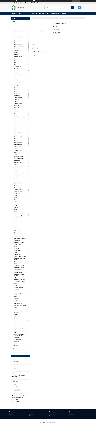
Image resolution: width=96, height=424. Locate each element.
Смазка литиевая (17, 244)
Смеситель (16, 179)
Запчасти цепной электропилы (20, 117)
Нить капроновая (17, 339)
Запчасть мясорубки (18, 136)
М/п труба (16, 172)
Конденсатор (16, 93)
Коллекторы (16, 25)
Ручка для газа (17, 254)
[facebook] (34, 47)
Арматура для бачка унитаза (20, 30)
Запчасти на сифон (18, 187)
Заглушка (16, 246)
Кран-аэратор (17, 240)
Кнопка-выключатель (18, 228)
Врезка (15, 283)
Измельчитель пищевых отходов (19, 312)
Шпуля (15, 130)
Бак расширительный (18, 36)
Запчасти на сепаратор (19, 267)
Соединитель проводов (19, 265)
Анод (15, 29)
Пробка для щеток (18, 191)
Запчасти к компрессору (19, 46)
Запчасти (16, 27)
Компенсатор (16, 341)
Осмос (15, 252)
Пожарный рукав (17, 324)
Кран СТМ (16, 101)
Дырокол (16, 314)
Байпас (15, 34)
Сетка (15, 148)
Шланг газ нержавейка (18, 121)
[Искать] (72, 7)
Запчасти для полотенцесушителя (18, 303)
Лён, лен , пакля (17, 105)
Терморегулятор (17, 66)
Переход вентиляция (18, 217)
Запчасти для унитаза (18, 81)
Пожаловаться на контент (51, 422)
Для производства (18, 300)
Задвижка (16, 87)
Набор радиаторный (18, 158)
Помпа (15, 291)
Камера (15, 209)
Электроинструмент (18, 38)
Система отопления (18, 162)
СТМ (15, 113)
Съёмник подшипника (18, 230)
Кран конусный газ (18, 103)
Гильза (15, 236)
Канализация (16, 170)
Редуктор (16, 207)
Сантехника (16, 23)
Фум (15, 62)
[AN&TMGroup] (14, 9)
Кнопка (15, 126)
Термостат (16, 285)
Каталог (21, 13)
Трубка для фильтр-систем (19, 281)
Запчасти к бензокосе (18, 40)
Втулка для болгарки (18, 132)
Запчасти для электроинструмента (18, 272)
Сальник (16, 68)
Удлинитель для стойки (19, 222)
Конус (15, 318)
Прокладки (16, 248)
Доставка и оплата (44, 13)
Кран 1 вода (16, 99)
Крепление (16, 177)
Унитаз (15, 343)
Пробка (15, 164)
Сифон (15, 154)
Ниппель (16, 234)
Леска (15, 199)
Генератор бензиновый (18, 287)
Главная (14, 13)
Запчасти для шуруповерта (19, 232)
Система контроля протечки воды (20, 329)
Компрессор (16, 72)
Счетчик (15, 111)
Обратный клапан (17, 146)
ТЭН (15, 168)
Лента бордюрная (17, 107)
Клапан (15, 211)
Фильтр (15, 89)
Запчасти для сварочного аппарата (19, 259)
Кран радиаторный (18, 97)
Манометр (16, 197)
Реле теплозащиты (18, 269)
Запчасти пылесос (18, 144)
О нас (28, 13)
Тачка (15, 316)
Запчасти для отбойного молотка (19, 275)
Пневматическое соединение (20, 256)
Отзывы (14, 351)
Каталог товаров (12, 415)
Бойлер (15, 263)
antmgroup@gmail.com (18, 397)
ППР (15, 48)
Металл (15, 320)
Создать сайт (38, 0)
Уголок (15, 307)
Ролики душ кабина (18, 175)
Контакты (34, 13)
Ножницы (16, 54)
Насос (15, 58)
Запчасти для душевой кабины (19, 294)
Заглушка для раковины (19, 156)
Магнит (15, 195)
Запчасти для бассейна (19, 242)
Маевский (16, 50)
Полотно (16, 79)
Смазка (15, 296)
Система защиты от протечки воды (20, 332)
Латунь (15, 70)
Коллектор (16, 213)
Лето (15, 60)
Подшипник (16, 76)
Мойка (15, 326)
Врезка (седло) (17, 152)
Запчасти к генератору (18, 140)
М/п (15, 64)
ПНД (15, 128)
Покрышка (16, 78)
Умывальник (16, 337)
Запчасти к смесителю (18, 32)
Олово (15, 201)
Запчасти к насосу (18, 56)
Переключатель (17, 298)
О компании (31, 414)
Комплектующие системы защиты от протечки (19, 335)
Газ (14, 203)
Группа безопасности (18, 85)
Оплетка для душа (18, 150)
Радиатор (16, 134)
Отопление (16, 83)
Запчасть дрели (17, 138)
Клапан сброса (17, 160)
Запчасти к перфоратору (19, 44)
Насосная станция (18, 74)
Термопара (16, 309)
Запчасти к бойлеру (18, 142)
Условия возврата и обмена (58, 13)
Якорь (15, 115)
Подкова (16, 219)
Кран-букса (16, 224)
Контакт (15, 322)
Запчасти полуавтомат (19, 166)
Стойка (15, 109)
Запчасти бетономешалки (19, 279)
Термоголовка (17, 193)
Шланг (15, 123)
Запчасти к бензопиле (18, 42)
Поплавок (16, 226)
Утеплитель (16, 289)
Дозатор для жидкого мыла (20, 305)
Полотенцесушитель (18, 189)
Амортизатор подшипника (19, 181)
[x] (38, 47)
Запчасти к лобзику (18, 185)
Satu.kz (53, 421)
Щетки (15, 52)
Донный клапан (17, 250)
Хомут (15, 119)
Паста (15, 205)
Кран (15, 277)
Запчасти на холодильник (19, 215)
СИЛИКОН (16, 345)
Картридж (16, 91)
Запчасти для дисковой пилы (20, 238)
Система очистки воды (18, 183)
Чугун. (15, 261)
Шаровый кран (17, 95)
